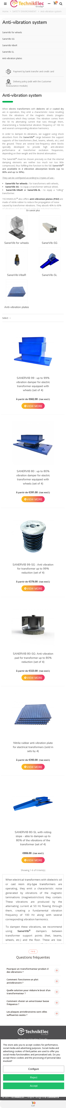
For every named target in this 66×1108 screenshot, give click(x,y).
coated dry (58, 108)
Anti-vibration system (24, 22)
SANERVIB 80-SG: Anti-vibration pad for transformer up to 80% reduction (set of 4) (33, 658)
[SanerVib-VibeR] (16, 259)
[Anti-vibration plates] (16, 291)
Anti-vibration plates (12, 58)
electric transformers (19, 108)
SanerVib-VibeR (9, 45)
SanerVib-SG (8, 38)
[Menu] (5, 3)
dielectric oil (42, 108)
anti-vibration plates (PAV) (44, 198)
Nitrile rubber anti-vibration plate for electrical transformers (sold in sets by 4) (33, 747)
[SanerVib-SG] (49, 227)
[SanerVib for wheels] (16, 227)
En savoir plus (33, 210)
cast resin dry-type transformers (33, 884)
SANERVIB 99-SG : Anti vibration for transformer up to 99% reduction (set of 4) (33, 569)
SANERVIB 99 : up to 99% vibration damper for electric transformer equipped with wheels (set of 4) (33, 384)
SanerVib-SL (8, 51)
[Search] (61, 3)
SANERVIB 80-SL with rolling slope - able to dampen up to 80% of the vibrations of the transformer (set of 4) (33, 838)
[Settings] (49, 3)
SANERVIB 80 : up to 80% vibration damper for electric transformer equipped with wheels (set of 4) (33, 477)
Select (5, 317)
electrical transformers (26, 879)
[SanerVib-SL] (49, 259)
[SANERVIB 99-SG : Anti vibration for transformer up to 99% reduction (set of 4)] (33, 536)
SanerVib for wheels (12, 32)
